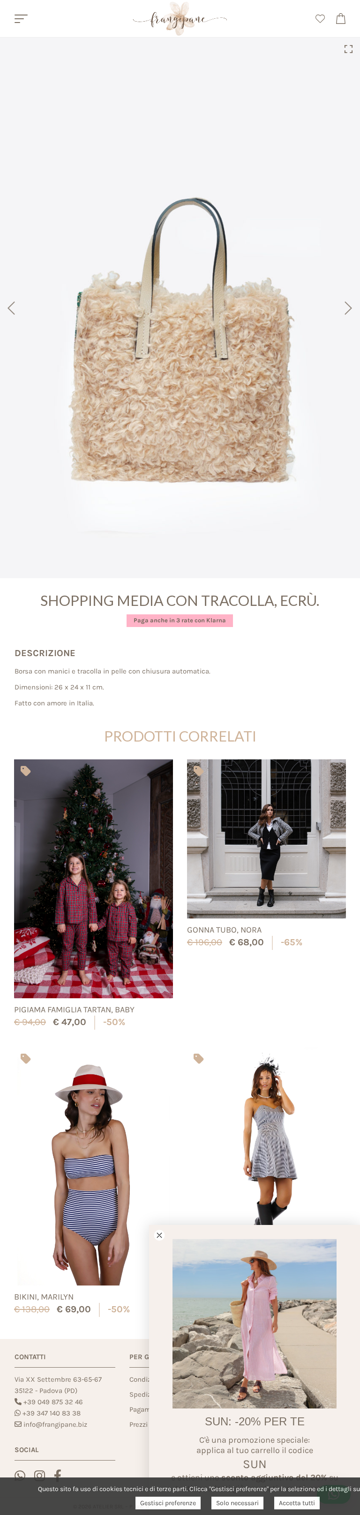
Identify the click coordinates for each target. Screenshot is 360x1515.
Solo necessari (237, 1503)
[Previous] (10, 308)
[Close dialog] (159, 1235)
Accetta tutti (297, 1503)
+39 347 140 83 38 (51, 1413)
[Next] (349, 308)
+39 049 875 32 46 (53, 1402)
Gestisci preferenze (168, 1503)
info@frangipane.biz (55, 1424)
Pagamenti (146, 1409)
